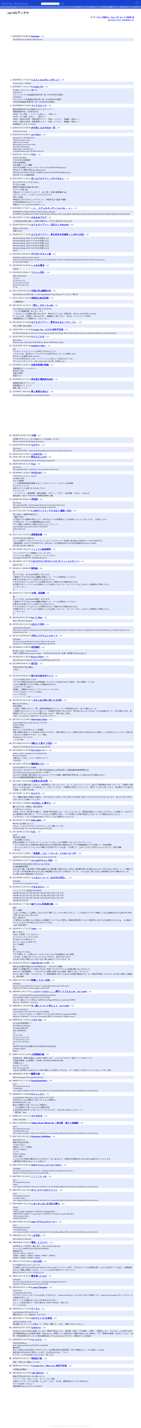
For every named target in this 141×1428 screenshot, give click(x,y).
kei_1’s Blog (36, 617)
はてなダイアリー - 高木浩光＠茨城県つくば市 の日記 (57, 234)
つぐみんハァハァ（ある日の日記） (49, 877)
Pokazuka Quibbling (40, 1136)
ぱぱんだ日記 (37, 624)
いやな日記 (36, 1261)
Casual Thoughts (39, 1287)
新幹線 (34, 568)
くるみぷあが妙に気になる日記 (46, 700)
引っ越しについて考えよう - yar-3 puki (50, 1005)
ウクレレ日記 (38, 272)
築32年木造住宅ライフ (42, 676)
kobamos (35, 36)
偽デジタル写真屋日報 (42, 904)
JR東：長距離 (38, 593)
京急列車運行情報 (40, 365)
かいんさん (36, 1339)
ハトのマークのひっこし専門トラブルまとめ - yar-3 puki (59, 991)
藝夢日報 (35, 1074)
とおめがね (36, 454)
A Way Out (36, 1020)
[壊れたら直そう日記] (41, 743)
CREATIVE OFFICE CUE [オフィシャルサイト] (55, 561)
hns (121, 17)
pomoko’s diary (38, 345)
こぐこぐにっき (39, 1176)
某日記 (34, 663)
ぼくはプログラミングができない (47, 178)
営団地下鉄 (36, 1358)
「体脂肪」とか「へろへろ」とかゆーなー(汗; (54, 853)
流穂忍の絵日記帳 (40, 298)
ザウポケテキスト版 (41, 254)
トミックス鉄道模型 (41, 549)
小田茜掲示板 (37, 1054)
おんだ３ (35, 793)
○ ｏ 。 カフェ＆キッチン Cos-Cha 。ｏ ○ (51, 208)
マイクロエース (39, 105)
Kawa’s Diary (37, 657)
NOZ (33, 154)
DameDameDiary (39, 1080)
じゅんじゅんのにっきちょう (45, 80)
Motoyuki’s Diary (39, 719)
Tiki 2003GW (37, 1373)
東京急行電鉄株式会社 (42, 379)
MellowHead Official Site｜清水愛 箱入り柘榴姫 (54, 1123)
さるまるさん (37, 887)
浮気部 (34, 499)
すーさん (35, 1308)
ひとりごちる (37, 336)
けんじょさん (37, 1094)
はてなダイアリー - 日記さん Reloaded (50, 224)
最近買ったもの (39, 1276)
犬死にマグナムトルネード (44, 635)
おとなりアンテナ (114, 20)
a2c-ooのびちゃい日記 (42, 860)
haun (113, 17)
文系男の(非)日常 (39, 781)
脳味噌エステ (37, 764)
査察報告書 (36, 534)
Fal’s (33, 831)
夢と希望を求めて (40, 391)
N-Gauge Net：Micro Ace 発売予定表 (49, 1365)
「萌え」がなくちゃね (42, 305)
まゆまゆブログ (39, 217)
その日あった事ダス (41, 803)
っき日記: (36, 1235)
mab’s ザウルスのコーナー (44, 1222)
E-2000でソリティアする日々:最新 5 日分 (51, 510)
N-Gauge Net (37, 86)
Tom (33, 464)
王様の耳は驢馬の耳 (41, 290)
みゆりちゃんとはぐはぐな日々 (46, 1165)
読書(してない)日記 (40, 980)
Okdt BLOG (37, 963)
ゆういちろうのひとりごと (44, 1190)
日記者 (128, 17)
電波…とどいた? (39, 1242)
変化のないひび (39, 457)
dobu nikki (36, 820)
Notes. (34, 928)
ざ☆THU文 (37, 1116)
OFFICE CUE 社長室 (41, 1318)
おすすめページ (128, 20)
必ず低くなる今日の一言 (43, 127)
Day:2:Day (36, 750)
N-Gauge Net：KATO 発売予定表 (47, 329)
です (117, 17)
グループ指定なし (103, 17)
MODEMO (36, 472)
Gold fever (36, 1327)
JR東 (33, 435)
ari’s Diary (36, 134)
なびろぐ (35, 445)
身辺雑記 (35, 647)
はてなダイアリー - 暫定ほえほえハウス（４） (54, 322)
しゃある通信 (37, 265)
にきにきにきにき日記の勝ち (45, 1203)
